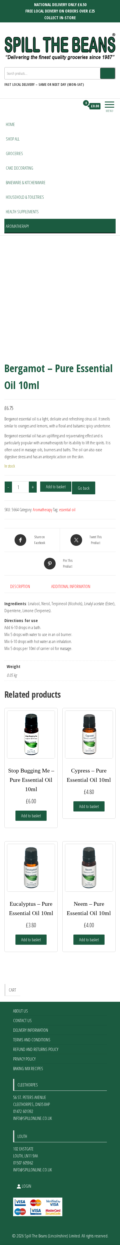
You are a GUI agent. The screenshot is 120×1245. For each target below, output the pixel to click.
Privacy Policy (24, 1059)
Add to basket (56, 486)
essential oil (67, 509)
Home (10, 124)
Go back (83, 488)
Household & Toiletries (25, 197)
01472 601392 (23, 1111)
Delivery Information (30, 1030)
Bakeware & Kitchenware (25, 182)
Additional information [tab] (70, 586)
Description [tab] (20, 586)
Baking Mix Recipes (28, 1068)
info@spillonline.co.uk (32, 1118)
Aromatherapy (17, 226)
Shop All (13, 139)
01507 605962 (23, 1163)
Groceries (14, 153)
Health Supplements (22, 211)
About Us (20, 1011)
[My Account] (75, 106)
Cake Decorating (19, 168)
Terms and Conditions (31, 1039)
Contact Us (22, 1020)
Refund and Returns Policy (35, 1049)
